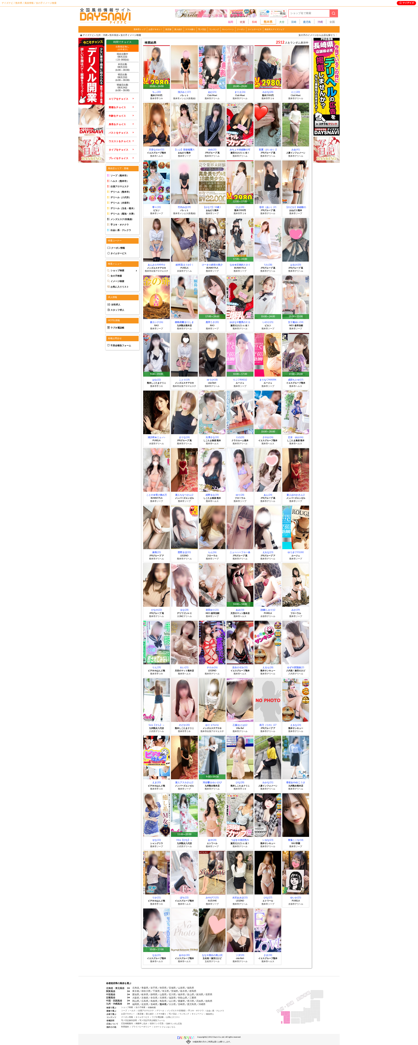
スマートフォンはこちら (164, 1027)
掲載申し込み (141, 1023)
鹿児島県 (191, 1004)
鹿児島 (307, 22)
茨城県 (174, 991)
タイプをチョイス (118, 150)
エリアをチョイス (118, 99)
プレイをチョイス (118, 158)
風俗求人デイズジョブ (274, 29)
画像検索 (152, 1007)
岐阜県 (144, 994)
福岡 (230, 22)
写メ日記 (202, 29)
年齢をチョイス (117, 116)
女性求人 (115, 305)
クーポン (241, 29)
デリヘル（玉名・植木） (123, 208)
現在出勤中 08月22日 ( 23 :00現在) (122, 57)
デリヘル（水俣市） (121, 203)
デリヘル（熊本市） (121, 192)
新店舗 (168, 29)
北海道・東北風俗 (115, 988)
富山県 (190, 994)
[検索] (334, 13)
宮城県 (172, 988)
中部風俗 (110, 994)
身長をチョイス (117, 124)
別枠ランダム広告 (174, 1024)
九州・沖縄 (101, 35)
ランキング (214, 29)
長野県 (208, 994)
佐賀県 (144, 1004)
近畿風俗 (110, 998)
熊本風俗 (114, 35)
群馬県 (192, 991)
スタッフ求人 (117, 310)
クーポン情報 (118, 248)
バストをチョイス (118, 133)
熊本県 (163, 1004)
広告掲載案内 (127, 1023)
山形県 (181, 988)
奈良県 (154, 998)
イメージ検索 (117, 281)
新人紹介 (178, 29)
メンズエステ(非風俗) (121, 219)
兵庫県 (163, 998)
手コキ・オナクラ (120, 225)
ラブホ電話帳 (117, 328)
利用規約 (125, 1027)
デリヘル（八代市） (121, 197)
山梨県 (163, 994)
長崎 (254, 22)
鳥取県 (163, 1001)
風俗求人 (210, 1014)
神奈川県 (146, 991)
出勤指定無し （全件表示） (122, 48)
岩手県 (154, 988)
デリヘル (160, 1011)
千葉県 (156, 991)
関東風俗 (110, 991)
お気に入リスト (173, 1017)
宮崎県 (181, 1004)
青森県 (144, 988)
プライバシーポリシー (141, 1027)
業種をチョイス (117, 107)
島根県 (154, 1001)
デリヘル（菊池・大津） (123, 214)
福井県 (181, 994)
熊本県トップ (139, 29)
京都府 (144, 998)
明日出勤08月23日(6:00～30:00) (122, 77)
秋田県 (163, 988)
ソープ (124, 1011)
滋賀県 (172, 998)
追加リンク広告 (157, 1023)
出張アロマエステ (120, 186)
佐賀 (242, 22)
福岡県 (135, 1004)
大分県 (172, 1004)
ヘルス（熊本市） (120, 181)
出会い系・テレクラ (121, 230)
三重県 (192, 998)
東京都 (135, 991)
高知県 (199, 1001)
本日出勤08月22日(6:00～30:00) (122, 67)
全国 (332, 22)
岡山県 (135, 1001)
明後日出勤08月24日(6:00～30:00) (122, 88)
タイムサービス (255, 29)
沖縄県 (202, 1004)
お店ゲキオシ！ (155, 29)
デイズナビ (88, 35)
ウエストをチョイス (120, 141)
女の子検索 (116, 276)
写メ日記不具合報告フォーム (152, 1020)
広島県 (144, 1001)
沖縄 (320, 22)
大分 (281, 22)
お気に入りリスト (120, 287)
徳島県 (208, 1001)
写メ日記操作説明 (129, 1020)
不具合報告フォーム (121, 345)
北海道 (135, 988)
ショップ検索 (117, 270)
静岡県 (154, 994)
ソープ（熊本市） (120, 176)
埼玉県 (165, 991)
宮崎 (293, 22)
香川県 (190, 1001)
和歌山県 (182, 998)
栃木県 (183, 991)
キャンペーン (228, 29)
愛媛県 (181, 1001)
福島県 (190, 988)
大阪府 (135, 998)
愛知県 (135, 994)
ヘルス (133, 1011)
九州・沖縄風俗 (114, 1004)
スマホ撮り (190, 29)
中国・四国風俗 (114, 1001)
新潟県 (199, 994)
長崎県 (154, 1004)
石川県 (172, 994)
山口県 (172, 1001)
